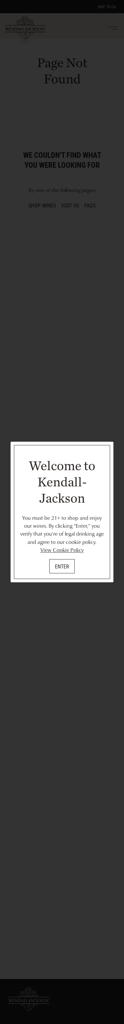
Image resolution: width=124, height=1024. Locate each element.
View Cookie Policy (62, 550)
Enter (62, 566)
